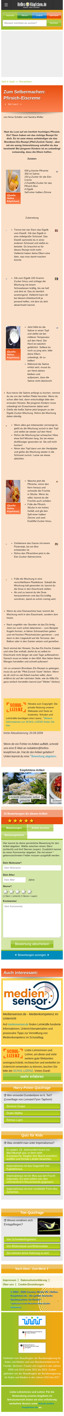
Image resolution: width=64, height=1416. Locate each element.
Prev (6, 789)
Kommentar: (10, 901)
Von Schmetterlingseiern (21, 1239)
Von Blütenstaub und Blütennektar (27, 1246)
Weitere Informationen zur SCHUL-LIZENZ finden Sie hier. (30, 722)
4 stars (24, 891)
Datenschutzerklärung (34, 1280)
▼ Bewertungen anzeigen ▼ (32, 955)
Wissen (25, 15)
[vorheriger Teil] (5, 104)
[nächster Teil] (21, 104)
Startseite (10, 15)
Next (57, 789)
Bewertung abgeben (43, 756)
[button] (54, 23)
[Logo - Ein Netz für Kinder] (32, 1321)
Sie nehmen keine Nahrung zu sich (27, 1253)
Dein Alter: (9, 874)
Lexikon (39, 15)
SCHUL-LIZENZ (23, 1070)
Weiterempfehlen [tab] (14, 835)
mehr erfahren (32, 1076)
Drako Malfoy (14, 1113)
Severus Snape (15, 1106)
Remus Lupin (14, 1119)
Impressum (9, 1280)
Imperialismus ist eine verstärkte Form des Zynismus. (31, 1190)
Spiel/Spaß (53, 15)
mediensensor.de (18, 1024)
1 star (6, 891)
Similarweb (15, 1307)
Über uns (8, 1284)
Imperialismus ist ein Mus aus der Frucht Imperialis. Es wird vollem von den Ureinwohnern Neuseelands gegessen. (30, 1178)
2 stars (12, 891)
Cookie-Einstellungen (31, 1284)
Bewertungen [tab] (14, 827)
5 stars (30, 891)
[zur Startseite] (32, 4)
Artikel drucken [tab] (40, 827)
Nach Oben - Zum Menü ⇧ (32, 1268)
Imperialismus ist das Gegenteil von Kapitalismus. (27, 1167)
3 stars (18, 891)
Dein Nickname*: (12, 862)
